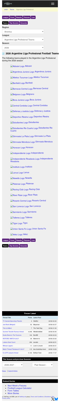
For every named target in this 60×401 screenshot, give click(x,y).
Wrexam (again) (8, 346)
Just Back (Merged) (9, 325)
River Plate (33, 194)
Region (5, 27)
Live (33, 17)
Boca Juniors (35, 99)
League (5, 17)
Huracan (29, 147)
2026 (6, 9)
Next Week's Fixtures (17, 385)
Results (19, 17)
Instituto (28, 166)
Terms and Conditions (37, 397)
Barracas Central (40, 88)
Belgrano (30, 94)
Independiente (37, 152)
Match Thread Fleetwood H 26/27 (13, 349)
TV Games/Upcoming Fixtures (12, 321)
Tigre (25, 222)
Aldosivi (28, 65)
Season (5, 43)
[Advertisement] (30, 279)
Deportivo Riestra (41, 116)
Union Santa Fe (39, 228)
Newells (28, 177)
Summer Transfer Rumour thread (13, 332)
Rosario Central (39, 200)
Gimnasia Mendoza (44, 141)
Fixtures (27, 17)
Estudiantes (34, 122)
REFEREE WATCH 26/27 (11, 339)
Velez (25, 234)
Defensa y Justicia (42, 110)
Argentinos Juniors (43, 71)
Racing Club (34, 189)
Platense (30, 183)
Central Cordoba (40, 105)
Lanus (26, 172)
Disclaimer (48, 397)
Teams (12, 9)
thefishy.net (22, 397)
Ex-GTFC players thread (10, 353)
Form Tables (13, 390)
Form (12, 17)
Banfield (29, 82)
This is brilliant (7, 328)
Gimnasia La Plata (42, 136)
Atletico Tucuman (41, 77)
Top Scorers (14, 23)
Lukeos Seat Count (9, 342)
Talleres (28, 217)
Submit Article (12, 371)
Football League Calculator (20, 388)
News (4, 371)
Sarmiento (31, 211)
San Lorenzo (35, 206)
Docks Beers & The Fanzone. (12, 335)
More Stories (13, 393)
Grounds (23, 23)
